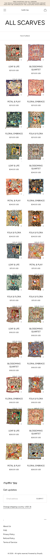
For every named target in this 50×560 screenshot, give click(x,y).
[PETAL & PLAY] (14, 88)
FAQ (5, 530)
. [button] (3, 519)
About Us (7, 526)
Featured (25, 36)
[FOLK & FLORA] (36, 120)
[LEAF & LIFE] (14, 53)
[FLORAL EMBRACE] (36, 88)
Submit (40, 499)
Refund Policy (9, 538)
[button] (4, 10)
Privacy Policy (9, 534)
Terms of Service (10, 542)
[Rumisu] (10, 483)
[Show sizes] (21, 60)
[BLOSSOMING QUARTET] (36, 53)
